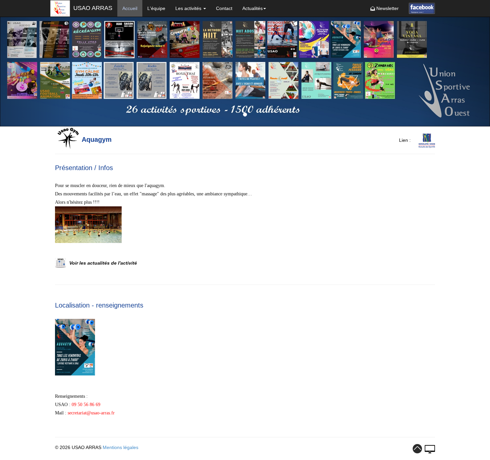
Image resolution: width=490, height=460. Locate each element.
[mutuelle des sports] (423, 140)
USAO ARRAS (92, 8)
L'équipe (156, 8)
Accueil (129, 8)
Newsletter (387, 8)
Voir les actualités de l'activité (103, 263)
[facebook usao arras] (422, 8)
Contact (224, 8)
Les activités (189, 8)
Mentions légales (120, 447)
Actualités (252, 8)
